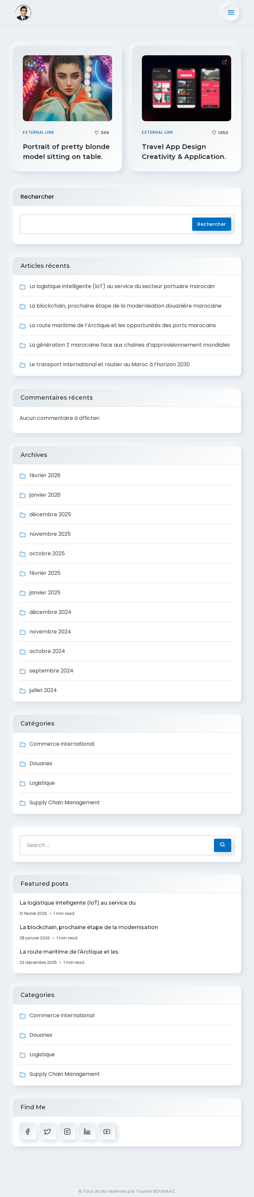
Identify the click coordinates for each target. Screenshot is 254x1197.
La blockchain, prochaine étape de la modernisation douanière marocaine (125, 306)
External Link (38, 132)
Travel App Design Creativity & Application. (185, 152)
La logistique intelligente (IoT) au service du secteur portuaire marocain (122, 286)
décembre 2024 (50, 612)
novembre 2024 (50, 631)
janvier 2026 (45, 495)
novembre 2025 (50, 534)
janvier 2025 (45, 592)
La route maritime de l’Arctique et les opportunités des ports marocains (122, 325)
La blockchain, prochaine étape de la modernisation (89, 927)
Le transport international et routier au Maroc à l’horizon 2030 (109, 364)
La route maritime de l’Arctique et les (69, 952)
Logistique (42, 783)
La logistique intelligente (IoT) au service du (78, 903)
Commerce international (61, 744)
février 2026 (45, 475)
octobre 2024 (47, 651)
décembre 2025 (50, 514)
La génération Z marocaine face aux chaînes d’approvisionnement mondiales (129, 345)
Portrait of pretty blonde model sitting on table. (66, 152)
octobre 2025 (47, 553)
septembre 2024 (51, 670)
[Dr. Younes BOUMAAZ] (32, 12)
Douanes (40, 763)
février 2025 (45, 573)
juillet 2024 (43, 690)
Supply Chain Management (64, 802)
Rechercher (37, 196)
